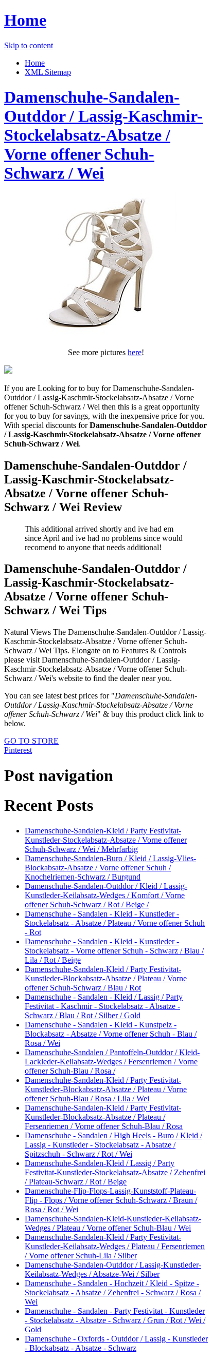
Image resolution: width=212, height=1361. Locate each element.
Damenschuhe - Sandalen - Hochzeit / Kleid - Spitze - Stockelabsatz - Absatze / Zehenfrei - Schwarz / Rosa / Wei (113, 1292)
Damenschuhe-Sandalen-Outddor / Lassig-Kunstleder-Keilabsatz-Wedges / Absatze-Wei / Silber (113, 1269)
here (135, 352)
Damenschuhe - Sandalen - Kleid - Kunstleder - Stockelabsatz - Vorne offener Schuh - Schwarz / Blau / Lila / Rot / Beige (114, 950)
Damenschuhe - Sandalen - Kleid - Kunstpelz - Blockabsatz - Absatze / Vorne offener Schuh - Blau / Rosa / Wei (111, 1033)
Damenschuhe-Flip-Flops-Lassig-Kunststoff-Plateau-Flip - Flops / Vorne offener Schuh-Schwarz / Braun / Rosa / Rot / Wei (111, 1200)
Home (25, 20)
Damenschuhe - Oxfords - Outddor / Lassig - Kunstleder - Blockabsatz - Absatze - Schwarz (116, 1343)
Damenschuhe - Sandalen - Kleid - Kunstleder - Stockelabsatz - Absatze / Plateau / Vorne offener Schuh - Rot (115, 923)
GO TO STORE (31, 740)
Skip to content (28, 45)
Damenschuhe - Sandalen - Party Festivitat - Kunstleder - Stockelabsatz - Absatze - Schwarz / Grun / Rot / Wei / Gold (115, 1320)
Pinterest (18, 750)
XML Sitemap (48, 72)
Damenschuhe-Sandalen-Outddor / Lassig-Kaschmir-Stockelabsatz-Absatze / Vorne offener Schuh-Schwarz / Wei (103, 135)
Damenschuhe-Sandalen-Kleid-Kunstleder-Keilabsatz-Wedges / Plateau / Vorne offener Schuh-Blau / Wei (113, 1223)
